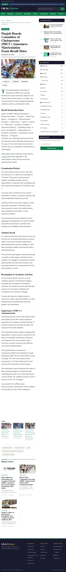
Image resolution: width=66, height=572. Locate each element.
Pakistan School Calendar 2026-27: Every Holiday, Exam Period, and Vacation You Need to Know (33, 4)
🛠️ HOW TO (51, 91)
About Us (42, 546)
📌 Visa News (51, 99)
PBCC (28, 447)
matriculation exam (19, 447)
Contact (42, 549)
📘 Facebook (25, 81)
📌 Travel (51, 113)
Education (27, 14)
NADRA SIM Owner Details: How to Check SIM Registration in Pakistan (56, 55)
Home (2, 20)
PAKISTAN (10, 14)
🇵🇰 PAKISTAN (51, 66)
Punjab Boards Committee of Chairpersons (13, 451)
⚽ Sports (51, 88)
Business (53, 14)
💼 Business (51, 73)
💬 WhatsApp (15, 81)
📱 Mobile (51, 84)
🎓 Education (51, 77)
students (4, 157)
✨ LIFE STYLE (51, 80)
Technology (44, 14)
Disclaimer (43, 555)
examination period (7, 447)
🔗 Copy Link (6, 81)
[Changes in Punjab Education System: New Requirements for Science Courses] (18, 426)
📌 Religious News (51, 117)
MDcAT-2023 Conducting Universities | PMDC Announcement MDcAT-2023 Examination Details (27, 481)
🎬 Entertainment (51, 102)
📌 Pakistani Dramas (51, 106)
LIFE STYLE (18, 14)
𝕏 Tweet (5, 85)
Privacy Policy (43, 552)
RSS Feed (42, 558)
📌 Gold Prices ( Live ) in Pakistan (51, 131)
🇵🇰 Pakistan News (58, 546)
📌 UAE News (51, 120)
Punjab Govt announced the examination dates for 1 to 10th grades (5, 433)
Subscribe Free (51, 148)
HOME (3, 14)
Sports (35, 14)
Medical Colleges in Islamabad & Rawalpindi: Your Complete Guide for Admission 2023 (7, 516)
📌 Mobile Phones (51, 109)
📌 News (51, 95)
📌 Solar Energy (51, 124)
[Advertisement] (18, 404)
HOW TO (60, 14)
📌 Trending (51, 128)
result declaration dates (8, 454)
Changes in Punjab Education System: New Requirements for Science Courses (18, 433)
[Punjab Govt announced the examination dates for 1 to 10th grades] (6, 426)
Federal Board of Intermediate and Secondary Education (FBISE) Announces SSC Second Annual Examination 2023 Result (8, 482)
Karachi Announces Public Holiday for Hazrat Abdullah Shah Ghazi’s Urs (56, 48)
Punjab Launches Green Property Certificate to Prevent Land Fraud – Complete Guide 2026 (53, 33)
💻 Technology (51, 69)
